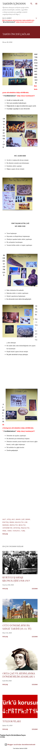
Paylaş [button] (5, 534)
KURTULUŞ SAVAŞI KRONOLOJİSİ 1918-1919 (16, 579)
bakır (18, 519)
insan (11, 522)
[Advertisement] (20, 233)
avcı (13, 519)
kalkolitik (19, 522)
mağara (5, 525)
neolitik (22, 525)
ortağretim (7, 528)
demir (27, 519)
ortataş (16, 528)
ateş (9, 519)
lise (26, 522)
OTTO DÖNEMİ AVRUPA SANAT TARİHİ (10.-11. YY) (16, 627)
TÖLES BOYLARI (11, 721)
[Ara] (31, 3)
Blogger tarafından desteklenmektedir (21, 744)
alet (4, 519)
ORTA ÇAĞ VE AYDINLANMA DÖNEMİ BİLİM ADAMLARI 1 (18, 675)
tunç (23, 531)
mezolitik (14, 525)
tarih (9, 531)
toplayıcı (17, 531)
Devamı (35, 588)
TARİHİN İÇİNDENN (14, 3)
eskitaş (5, 522)
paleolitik (25, 528)
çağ (23, 519)
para (4, 531)
